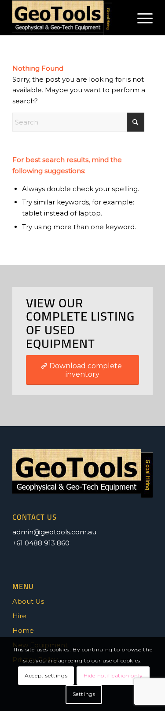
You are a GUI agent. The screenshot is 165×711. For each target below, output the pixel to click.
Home (23, 630)
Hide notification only (113, 675)
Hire (19, 616)
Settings (84, 694)
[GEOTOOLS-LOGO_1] (68, 17)
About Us (28, 601)
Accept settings (46, 675)
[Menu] (140, 17)
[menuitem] (140, 17)
